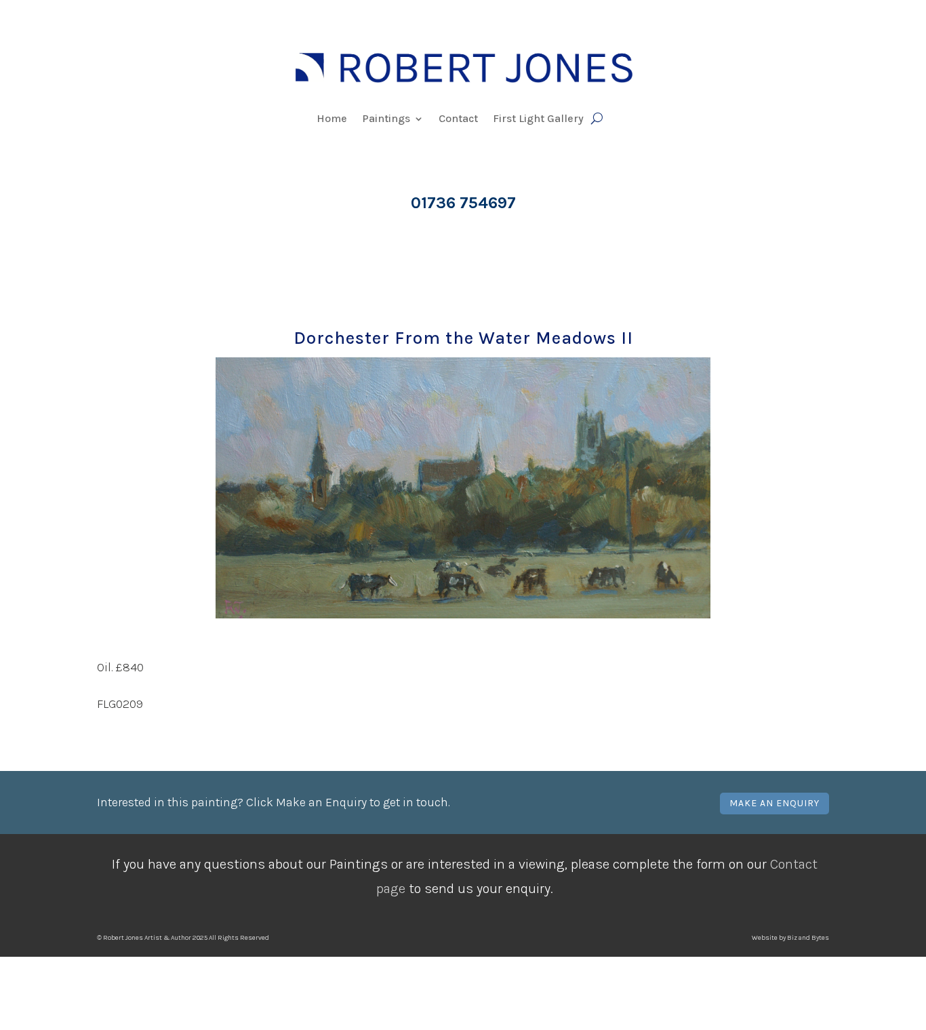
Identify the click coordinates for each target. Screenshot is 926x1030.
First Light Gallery (538, 119)
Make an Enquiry (774, 803)
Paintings (386, 119)
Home (332, 119)
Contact (458, 119)
